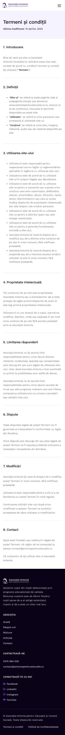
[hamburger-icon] (59, 5)
